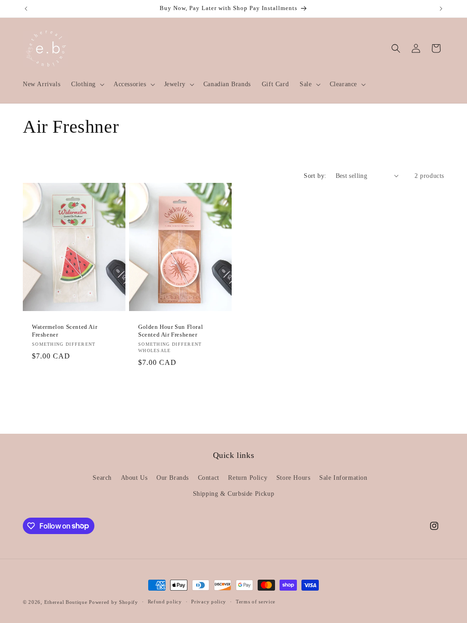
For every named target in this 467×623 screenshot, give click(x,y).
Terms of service (255, 601)
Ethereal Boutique (66, 602)
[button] (87, 84)
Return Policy (247, 477)
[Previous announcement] (26, 8)
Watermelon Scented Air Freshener (64, 330)
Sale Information (343, 477)
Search (102, 477)
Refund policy (165, 601)
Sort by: (315, 175)
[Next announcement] (441, 8)
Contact (208, 477)
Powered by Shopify (113, 602)
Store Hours (293, 477)
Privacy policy (208, 601)
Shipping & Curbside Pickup (234, 493)
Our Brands (172, 477)
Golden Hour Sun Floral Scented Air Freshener (170, 330)
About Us (134, 477)
